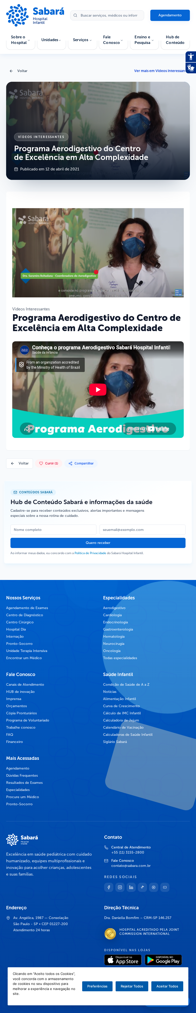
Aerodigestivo (114, 608)
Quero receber (98, 543)
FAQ (9, 734)
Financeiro (14, 742)
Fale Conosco (111, 40)
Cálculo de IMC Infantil (122, 713)
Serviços (80, 40)
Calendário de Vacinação (123, 727)
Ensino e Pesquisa (142, 40)
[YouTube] (164, 887)
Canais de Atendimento (25, 684)
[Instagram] (120, 887)
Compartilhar (84, 463)
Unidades (49, 40)
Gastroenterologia (118, 629)
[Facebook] (108, 887)
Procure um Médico (22, 797)
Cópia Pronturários (21, 713)
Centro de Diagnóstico (24, 615)
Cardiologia (112, 615)
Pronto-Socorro (19, 644)
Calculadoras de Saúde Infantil (128, 734)
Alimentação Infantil (119, 699)
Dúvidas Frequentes (22, 775)
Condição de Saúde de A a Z (126, 684)
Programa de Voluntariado (27, 720)
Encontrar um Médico (24, 658)
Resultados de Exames (24, 783)
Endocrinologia (115, 622)
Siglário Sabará (115, 742)
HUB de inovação (20, 692)
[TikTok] (142, 887)
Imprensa (13, 699)
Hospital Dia (16, 629)
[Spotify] (153, 887)
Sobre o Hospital (19, 40)
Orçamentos (16, 706)
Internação (15, 636)
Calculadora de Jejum (121, 720)
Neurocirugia (113, 644)
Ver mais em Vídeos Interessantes (162, 71)
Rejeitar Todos (132, 986)
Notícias (109, 692)
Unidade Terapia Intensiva (26, 651)
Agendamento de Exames (27, 608)
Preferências (97, 986)
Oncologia (111, 651)
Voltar (22, 71)
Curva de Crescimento (121, 706)
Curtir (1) (51, 463)
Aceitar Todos (167, 986)
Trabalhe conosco (20, 727)
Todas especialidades (120, 658)
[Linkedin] (131, 887)
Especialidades (18, 790)
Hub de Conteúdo (175, 40)
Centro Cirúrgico (20, 622)
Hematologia (114, 636)
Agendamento (170, 15)
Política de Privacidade (90, 553)
